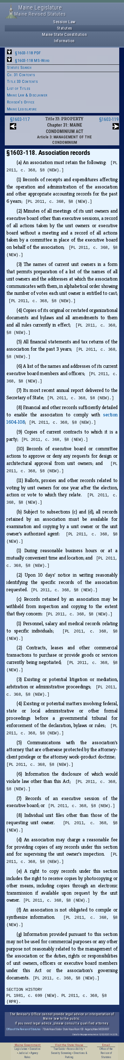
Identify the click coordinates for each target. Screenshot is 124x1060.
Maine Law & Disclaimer (27, 95)
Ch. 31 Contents (21, 74)
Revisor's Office (21, 102)
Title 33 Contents (22, 81)
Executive (35, 1048)
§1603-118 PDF (28, 52)
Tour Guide (59, 1048)
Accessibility (75, 1048)
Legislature (20, 1048)
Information (64, 40)
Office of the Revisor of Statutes (23, 1029)
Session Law (64, 21)
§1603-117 (20, 119)
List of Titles (19, 88)
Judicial (23, 1053)
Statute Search (19, 67)
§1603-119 (109, 119)
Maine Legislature (22, 109)
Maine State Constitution (64, 34)
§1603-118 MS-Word (32, 60)
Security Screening (61, 1053)
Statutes (64, 28)
